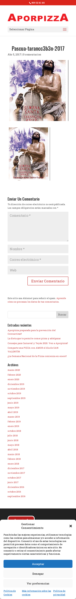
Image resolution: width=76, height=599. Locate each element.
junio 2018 (13, 440)
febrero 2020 (14, 374)
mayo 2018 (13, 444)
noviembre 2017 (16, 472)
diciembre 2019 (16, 384)
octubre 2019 (14, 393)
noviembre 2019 (16, 388)
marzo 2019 (14, 416)
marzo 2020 (14, 370)
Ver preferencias (38, 583)
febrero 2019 (14, 421)
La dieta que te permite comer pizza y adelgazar (34, 338)
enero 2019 (13, 426)
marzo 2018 (14, 454)
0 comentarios (32, 54)
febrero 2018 (14, 458)
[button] (70, 526)
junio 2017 (13, 482)
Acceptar (38, 564)
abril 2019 (13, 412)
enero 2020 (13, 379)
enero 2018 (13, 463)
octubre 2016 (14, 491)
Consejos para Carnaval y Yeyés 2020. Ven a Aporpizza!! (38, 343)
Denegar (38, 573)
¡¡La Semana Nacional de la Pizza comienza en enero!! (37, 356)
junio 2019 (13, 402)
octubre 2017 (14, 477)
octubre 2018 (14, 430)
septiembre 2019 (16, 398)
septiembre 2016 (16, 496)
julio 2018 (13, 435)
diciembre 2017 (16, 468)
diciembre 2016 (16, 487)
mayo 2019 (13, 407)
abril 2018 (13, 449)
